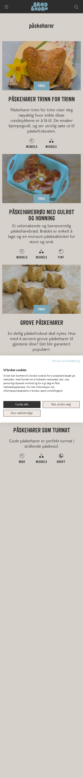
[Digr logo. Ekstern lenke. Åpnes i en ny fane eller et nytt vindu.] (6, 365)
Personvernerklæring (66, 361)
